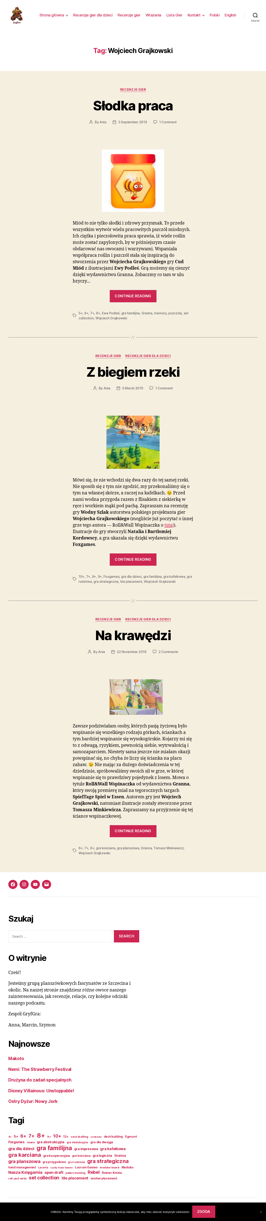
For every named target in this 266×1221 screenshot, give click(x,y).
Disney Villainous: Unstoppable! (41, 1090)
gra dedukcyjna (77, 1142)
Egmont (131, 1136)
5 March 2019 (132, 388)
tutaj (169, 525)
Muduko (128, 1167)
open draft (53, 1172)
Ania (103, 122)
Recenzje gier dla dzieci (92, 15)
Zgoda (203, 1212)
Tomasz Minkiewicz (168, 848)
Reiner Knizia (112, 1173)
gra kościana (105, 848)
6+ (86, 313)
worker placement (104, 1178)
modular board (109, 1167)
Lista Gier (174, 15)
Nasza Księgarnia (25, 1172)
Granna (147, 313)
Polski (214, 15)
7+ (92, 313)
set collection (44, 1178)
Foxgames (111, 576)
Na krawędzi (133, 635)
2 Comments (168, 652)
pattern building (75, 1173)
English (230, 15)
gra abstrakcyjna (50, 1142)
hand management (22, 1167)
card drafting (79, 1136)
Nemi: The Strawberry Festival (39, 1069)
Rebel (94, 1172)
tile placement (131, 581)
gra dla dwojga (101, 1142)
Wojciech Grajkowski (111, 318)
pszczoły (175, 313)
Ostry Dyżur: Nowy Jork (33, 1101)
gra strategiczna (106, 581)
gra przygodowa (54, 1162)
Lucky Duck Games (61, 1167)
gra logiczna (102, 1156)
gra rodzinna (76, 1162)
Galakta (31, 1142)
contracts (96, 1136)
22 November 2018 (132, 652)
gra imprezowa (86, 1149)
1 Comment (168, 122)
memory (160, 313)
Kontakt (194, 15)
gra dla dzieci (131, 576)
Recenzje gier (129, 15)
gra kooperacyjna (56, 1156)
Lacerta (43, 1167)
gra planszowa (128, 848)
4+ (9, 1136)
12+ (65, 1136)
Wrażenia (153, 15)
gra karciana (24, 1155)
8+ (98, 313)
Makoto (16, 1058)
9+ (100, 576)
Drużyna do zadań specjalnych (39, 1080)
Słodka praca (133, 106)
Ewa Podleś (110, 313)
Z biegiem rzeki (133, 372)
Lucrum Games (86, 1167)
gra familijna (130, 313)
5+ (81, 313)
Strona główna (51, 15)
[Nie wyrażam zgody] (261, 1212)
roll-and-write (17, 1178)
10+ (81, 576)
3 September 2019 (132, 122)
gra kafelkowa (174, 576)
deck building (113, 1136)
